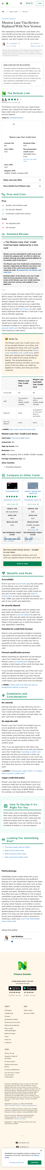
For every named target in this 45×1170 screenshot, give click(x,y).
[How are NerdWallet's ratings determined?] (19, 102)
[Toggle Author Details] (19, 43)
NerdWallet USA (24, 1143)
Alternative (15, 438)
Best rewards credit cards (15, 854)
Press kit (8, 1039)
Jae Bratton (13, 43)
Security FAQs (29, 1013)
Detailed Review (16, 118)
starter (27, 438)
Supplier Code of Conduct (11, 1057)
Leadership (9, 1013)
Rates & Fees (31, 529)
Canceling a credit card (30, 752)
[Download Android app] (29, 988)
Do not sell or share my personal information (12, 1075)
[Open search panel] (21, 3)
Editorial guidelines (12, 1025)
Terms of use (9, 1053)
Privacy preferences (12, 1069)
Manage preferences (17, 1162)
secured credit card (10, 328)
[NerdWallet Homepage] (3, 11)
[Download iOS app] (15, 988)
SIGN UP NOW (22, 564)
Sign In (29, 3)
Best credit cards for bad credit (22, 429)
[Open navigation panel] (2, 3)
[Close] (41, 1150)
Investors (8, 1042)
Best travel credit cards (14, 850)
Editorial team (10, 1033)
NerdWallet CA (24, 1147)
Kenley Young (35, 46)
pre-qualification (21, 662)
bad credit (21, 584)
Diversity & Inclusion (12, 1022)
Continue (34, 1162)
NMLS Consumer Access (12, 1105)
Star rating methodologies (10, 1029)
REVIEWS (25, 11)
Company (8, 1010)
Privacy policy (10, 1061)
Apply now (11, 504)
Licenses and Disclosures (29, 1105)
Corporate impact (11, 1019)
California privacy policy (11, 1065)
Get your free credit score (30, 160)
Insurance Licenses (20, 1118)
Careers (7, 1016)
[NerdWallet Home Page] (8, 3)
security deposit (23, 615)
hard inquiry (24, 309)
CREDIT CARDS (13, 11)
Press (7, 1036)
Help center (28, 1010)
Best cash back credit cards (16, 857)
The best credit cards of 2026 (17, 847)
